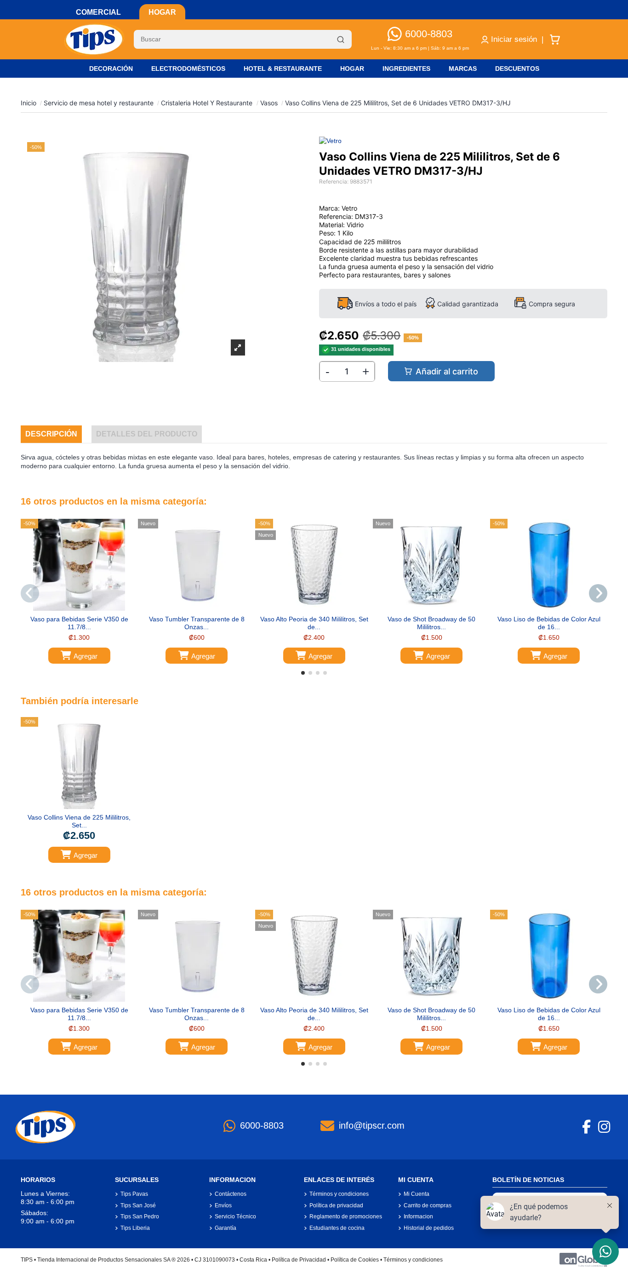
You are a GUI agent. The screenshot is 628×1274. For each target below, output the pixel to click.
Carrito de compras (427, 1205)
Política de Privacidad (299, 1260)
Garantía (225, 1228)
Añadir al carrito (447, 371)
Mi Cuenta (416, 1194)
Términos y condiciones (339, 1194)
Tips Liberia (135, 1228)
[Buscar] (340, 39)
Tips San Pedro (139, 1216)
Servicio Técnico (235, 1216)
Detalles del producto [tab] (146, 434)
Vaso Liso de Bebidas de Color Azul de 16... (548, 623)
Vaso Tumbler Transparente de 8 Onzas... (197, 623)
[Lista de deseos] (72, 607)
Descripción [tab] (51, 434)
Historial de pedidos (429, 1228)
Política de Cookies (355, 1260)
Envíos (223, 1205)
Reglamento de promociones (345, 1216)
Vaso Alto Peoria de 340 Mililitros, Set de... (314, 623)
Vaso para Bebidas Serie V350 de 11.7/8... (79, 623)
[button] (303, 673)
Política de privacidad (336, 1205)
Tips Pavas (134, 1194)
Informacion (418, 1216)
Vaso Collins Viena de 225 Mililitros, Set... (79, 821)
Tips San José (138, 1205)
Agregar (85, 656)
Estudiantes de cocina (337, 1228)
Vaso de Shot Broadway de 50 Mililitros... (431, 623)
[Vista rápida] (85, 607)
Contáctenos (230, 1194)
